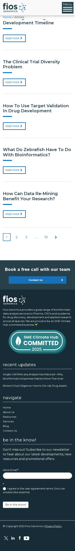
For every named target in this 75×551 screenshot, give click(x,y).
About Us (8, 412)
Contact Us (36, 280)
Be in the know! (15, 504)
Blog (6, 426)
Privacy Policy (53, 526)
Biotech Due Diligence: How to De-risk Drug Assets (35, 385)
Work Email (10, 470)
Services (8, 421)
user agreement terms (39, 488)
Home (7, 17)
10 (46, 237)
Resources (9, 416)
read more (12, 38)
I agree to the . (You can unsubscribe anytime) (34, 490)
